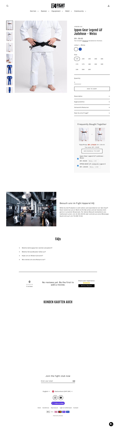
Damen (44, 11)
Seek (39, 408)
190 (102, 64)
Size (75, 54)
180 (89, 64)
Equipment (56, 11)
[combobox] (93, 161)
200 (83, 69)
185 (95, 64)
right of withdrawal (66, 408)
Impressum (54, 408)
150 (83, 59)
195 (77, 69)
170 (77, 64)
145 (77, 59)
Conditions (46, 408)
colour (79, 45)
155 (89, 59)
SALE (67, 11)
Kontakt (75, 408)
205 (89, 69)
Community (79, 11)
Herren (33, 11)
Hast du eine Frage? (81, 113)
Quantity (77, 78)
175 (83, 64)
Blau (80, 49)
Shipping (85, 40)
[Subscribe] (73, 381)
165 (102, 59)
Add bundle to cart (92, 151)
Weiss (76, 49)
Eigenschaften (79, 102)
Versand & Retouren (81, 107)
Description (78, 96)
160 (95, 59)
